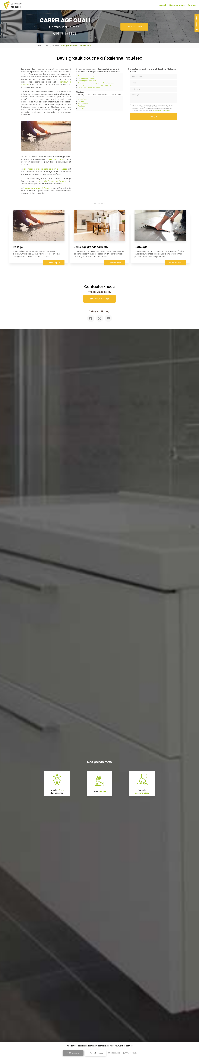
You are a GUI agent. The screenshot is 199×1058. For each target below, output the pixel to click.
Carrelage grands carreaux (91, 247)
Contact (192, 5)
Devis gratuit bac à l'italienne (89, 88)
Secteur (46, 46)
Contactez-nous (134, 26)
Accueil (162, 5)
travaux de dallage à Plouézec (37, 188)
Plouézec (55, 46)
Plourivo (81, 108)
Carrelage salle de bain (87, 81)
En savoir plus (54, 262)
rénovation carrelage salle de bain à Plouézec (45, 169)
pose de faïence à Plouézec (53, 181)
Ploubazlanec (83, 104)
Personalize (115, 1053)
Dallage (18, 247)
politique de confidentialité (161, 110)
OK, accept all (74, 1053)
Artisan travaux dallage (86, 76)
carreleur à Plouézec (55, 159)
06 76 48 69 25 (66, 34)
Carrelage (141, 247)
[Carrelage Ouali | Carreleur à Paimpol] (12, 5)
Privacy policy (131, 1053)
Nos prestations (176, 5)
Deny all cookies (96, 1053)
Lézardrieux (82, 99)
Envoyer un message (99, 298)
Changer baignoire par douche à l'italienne (94, 85)
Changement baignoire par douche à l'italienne (96, 83)
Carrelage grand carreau (87, 78)
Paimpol (81, 101)
